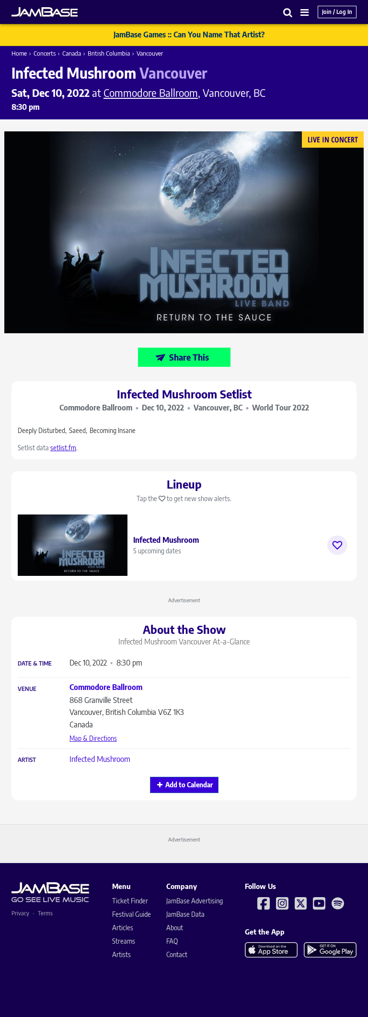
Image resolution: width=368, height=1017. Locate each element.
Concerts (45, 53)
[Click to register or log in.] (337, 545)
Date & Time (35, 663)
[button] (288, 12)
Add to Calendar (189, 785)
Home (19, 53)
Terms (45, 913)
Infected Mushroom (99, 759)
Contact (176, 954)
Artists (121, 954)
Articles (122, 927)
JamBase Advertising (194, 901)
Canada (71, 53)
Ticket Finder (130, 901)
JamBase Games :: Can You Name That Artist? (189, 34)
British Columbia (109, 53)
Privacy (20, 913)
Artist (27, 760)
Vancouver (150, 53)
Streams (123, 941)
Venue (27, 689)
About (174, 927)
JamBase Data (185, 914)
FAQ (172, 941)
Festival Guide (131, 914)
